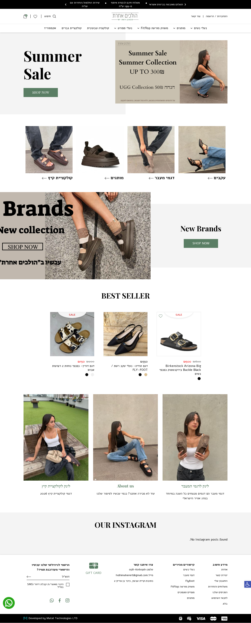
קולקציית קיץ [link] (60, 178)
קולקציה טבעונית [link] (98, 28)
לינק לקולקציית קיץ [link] (56, 486)
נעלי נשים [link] (200, 28)
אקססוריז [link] (50, 28)
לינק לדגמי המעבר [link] (195, 486)
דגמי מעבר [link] (165, 178)
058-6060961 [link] (137, 569)
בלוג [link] (225, 604)
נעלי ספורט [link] (125, 28)
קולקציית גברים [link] (72, 28)
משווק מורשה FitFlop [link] (183, 586)
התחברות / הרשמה (216, 16)
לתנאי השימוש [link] (219, 598)
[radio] (199, 378)
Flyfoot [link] (190, 581)
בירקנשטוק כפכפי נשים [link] (180, 370)
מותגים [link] (181, 28)
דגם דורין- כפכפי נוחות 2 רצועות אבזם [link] (73, 368)
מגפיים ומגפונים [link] (186, 592)
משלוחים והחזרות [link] (217, 586)
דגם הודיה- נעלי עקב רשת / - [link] (129, 368)
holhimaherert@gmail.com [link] (132, 575)
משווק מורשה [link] (154, 28)
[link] (247, 584)
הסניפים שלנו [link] (220, 592)
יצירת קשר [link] (221, 575)
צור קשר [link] (195, 16)
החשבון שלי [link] (220, 581)
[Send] (29, 577)
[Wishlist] (36, 16)
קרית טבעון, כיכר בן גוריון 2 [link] (129, 581)
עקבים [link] (220, 178)
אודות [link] (224, 569)
